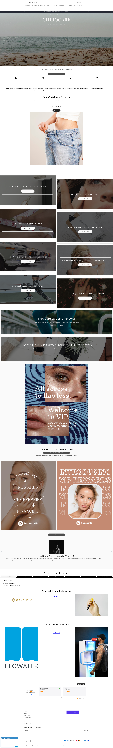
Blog (25, 719)
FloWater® (56, 633)
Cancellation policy (79, 745)
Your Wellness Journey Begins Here (57, 69)
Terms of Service (28, 717)
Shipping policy (63, 745)
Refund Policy (27, 715)
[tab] (8, 576)
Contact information (70, 745)
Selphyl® (56, 596)
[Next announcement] (88, 12)
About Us (26, 711)
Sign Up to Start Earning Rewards (56, 452)
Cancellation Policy (28, 721)
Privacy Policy (27, 713)
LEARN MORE (56, 110)
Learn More (56, 534)
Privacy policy (50, 745)
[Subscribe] (44, 730)
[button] (46, 5)
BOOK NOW (56, 73)
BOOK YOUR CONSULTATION (56, 325)
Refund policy (44, 745)
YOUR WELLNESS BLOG (56, 353)
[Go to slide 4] (61, 697)
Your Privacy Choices (28, 723)
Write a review (81, 683)
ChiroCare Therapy (30, 745)
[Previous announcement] (24, 12)
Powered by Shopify (37, 745)
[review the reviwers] (58, 687)
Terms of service (56, 745)
